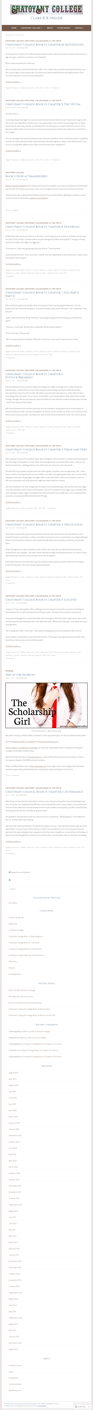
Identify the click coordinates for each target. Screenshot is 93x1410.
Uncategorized (14, 974)
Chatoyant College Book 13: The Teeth (43, 41)
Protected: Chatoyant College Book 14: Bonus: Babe (29, 1009)
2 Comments (10, 583)
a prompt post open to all (48, 741)
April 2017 (12, 1236)
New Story (13, 961)
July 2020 (12, 1091)
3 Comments (55, 160)
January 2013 (14, 1336)
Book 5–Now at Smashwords (26, 176)
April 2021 (12, 1079)
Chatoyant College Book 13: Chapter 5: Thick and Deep (46, 449)
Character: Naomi (27, 273)
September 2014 (15, 1292)
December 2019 (15, 1135)
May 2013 (12, 1330)
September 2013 (15, 1318)
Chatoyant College (30, 28)
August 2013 (13, 1324)
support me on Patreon (39, 198)
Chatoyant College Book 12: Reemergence (26, 936)
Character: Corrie (32, 88)
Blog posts (13, 923)
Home (14, 28)
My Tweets (13, 903)
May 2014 (12, 1311)
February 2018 (14, 1173)
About (50, 28)
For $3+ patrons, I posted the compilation (21, 747)
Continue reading (13, 82)
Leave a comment (12, 210)
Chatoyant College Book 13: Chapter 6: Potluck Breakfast (34, 375)
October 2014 (14, 1286)
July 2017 (12, 1217)
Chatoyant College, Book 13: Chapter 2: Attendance (44, 792)
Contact (79, 28)
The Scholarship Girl (38, 766)
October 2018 (14, 1142)
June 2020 (13, 1098)
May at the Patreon (20, 675)
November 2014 (15, 1280)
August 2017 (13, 1211)
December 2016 (15, 1261)
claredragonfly (22, 48)
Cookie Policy (42, 1406)
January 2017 (14, 1255)
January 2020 (14, 1129)
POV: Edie (63, 273)
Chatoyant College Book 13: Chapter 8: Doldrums (42, 227)
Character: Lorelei (12, 273)
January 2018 (14, 1179)
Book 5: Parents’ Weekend (15, 185)
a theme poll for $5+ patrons (23, 741)
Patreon (9, 671)
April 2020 (12, 1110)
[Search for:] (46, 889)
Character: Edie (74, 270)
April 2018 (12, 1160)
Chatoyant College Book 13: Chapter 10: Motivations (44, 45)
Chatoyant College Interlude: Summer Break (26, 955)
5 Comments (10, 358)
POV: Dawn (51, 655)
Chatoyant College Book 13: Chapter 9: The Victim (42, 104)
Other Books (63, 28)
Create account (15, 1365)
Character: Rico (40, 273)
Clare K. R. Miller (46, 18)
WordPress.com (15, 1390)
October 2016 (14, 1274)
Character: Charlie (18, 88)
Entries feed (13, 1378)
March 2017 (13, 1242)
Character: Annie (17, 270)
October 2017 (14, 1198)
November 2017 (15, 1192)
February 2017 (14, 1248)
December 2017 (15, 1186)
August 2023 (13, 1072)
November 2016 (15, 1267)
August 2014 (13, 1299)
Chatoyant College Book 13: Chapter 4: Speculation (44, 525)
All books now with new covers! (21, 996)
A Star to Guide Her (16, 917)
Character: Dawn (45, 270)
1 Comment (55, 88)
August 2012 (13, 1349)
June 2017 (13, 1223)
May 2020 (12, 1104)
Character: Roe (53, 273)
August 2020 (13, 1085)
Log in (11, 1371)
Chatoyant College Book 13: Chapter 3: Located (41, 600)
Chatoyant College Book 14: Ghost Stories (25, 949)
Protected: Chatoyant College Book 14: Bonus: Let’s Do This (32, 1015)
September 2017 (15, 1204)
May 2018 (12, 1154)
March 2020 (13, 1116)
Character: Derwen (60, 270)
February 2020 (14, 1123)
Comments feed (15, 1384)
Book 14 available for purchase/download (25, 1002)
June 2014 (13, 1305)
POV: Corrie (44, 88)
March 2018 (13, 1167)
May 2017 (12, 1230)
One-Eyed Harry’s (35, 757)
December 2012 (15, 1343)
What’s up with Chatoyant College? (22, 990)
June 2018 (13, 1148)
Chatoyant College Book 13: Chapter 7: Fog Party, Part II (42, 294)
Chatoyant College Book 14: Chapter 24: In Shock (42, 1044)
